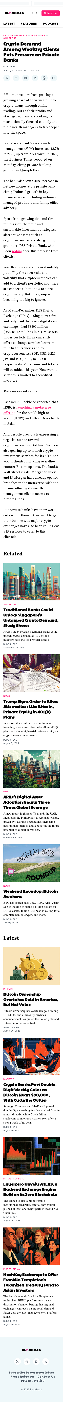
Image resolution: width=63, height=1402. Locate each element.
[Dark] (33, 13)
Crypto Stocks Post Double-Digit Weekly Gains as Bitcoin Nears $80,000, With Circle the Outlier (30, 1092)
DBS (42, 35)
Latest (9, 23)
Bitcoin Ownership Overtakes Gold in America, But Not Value (30, 999)
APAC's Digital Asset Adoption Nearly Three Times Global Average (26, 802)
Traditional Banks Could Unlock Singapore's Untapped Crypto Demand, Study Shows (30, 617)
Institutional (12, 1269)
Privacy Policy (33, 1380)
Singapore (9, 38)
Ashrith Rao (11, 1027)
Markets (21, 35)
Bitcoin (8, 989)
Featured (29, 23)
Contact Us (46, 1376)
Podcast (50, 23)
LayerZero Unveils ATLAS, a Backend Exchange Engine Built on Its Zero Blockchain (30, 1189)
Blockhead (10, 66)
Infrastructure (13, 1178)
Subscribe (50, 13)
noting (17, 251)
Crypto (8, 35)
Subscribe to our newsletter (31, 1372)
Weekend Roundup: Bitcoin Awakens (30, 893)
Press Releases (22, 1376)
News (34, 35)
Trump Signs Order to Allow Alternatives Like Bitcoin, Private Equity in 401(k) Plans (30, 709)
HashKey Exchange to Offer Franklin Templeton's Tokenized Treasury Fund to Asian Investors (31, 1282)
